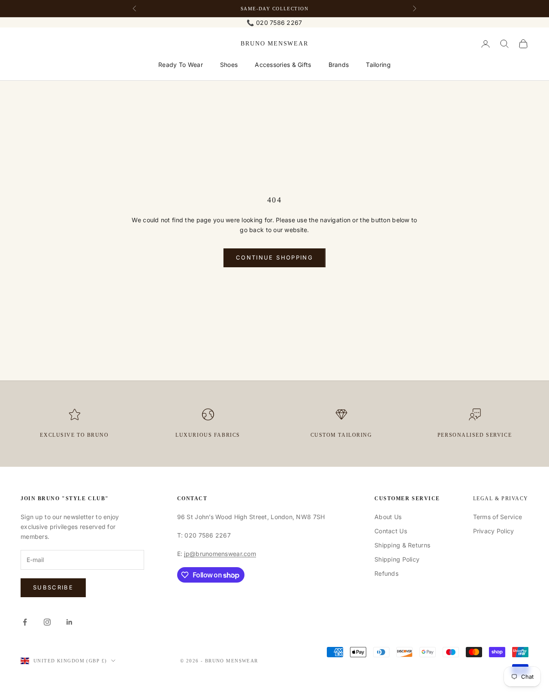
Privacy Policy (493, 531)
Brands (339, 64)
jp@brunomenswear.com (220, 553)
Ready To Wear (180, 64)
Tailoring (378, 64)
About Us (387, 516)
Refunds (386, 573)
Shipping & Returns (402, 545)
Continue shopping (274, 257)
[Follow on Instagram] (47, 622)
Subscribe (53, 587)
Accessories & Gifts (283, 64)
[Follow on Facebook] (25, 622)
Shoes (229, 64)
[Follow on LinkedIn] (69, 622)
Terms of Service (497, 516)
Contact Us (390, 531)
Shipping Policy (396, 559)
